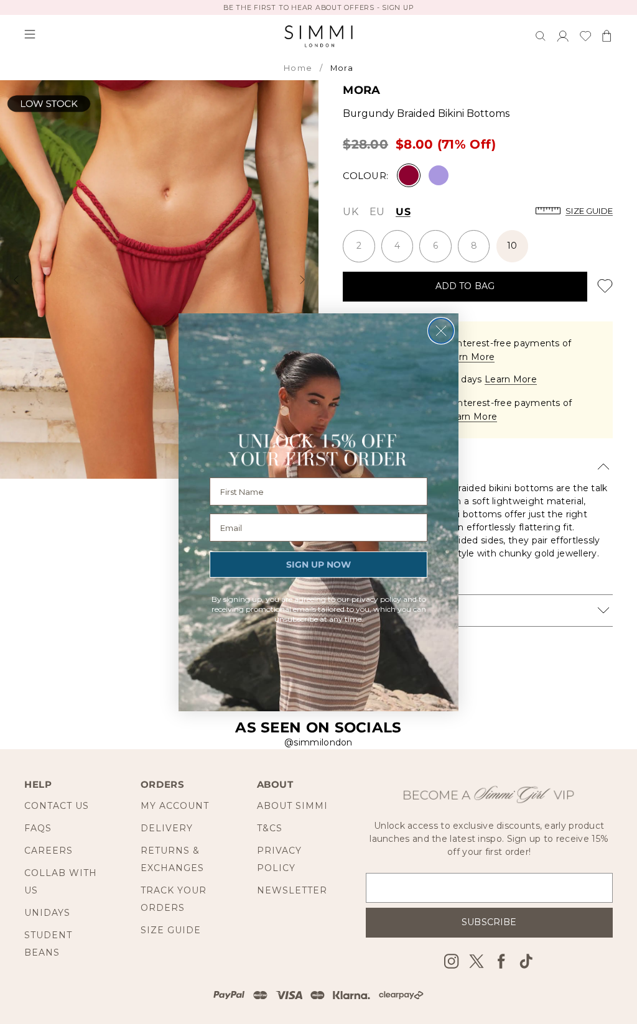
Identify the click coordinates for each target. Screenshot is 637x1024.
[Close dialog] (441, 330)
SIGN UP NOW (318, 564)
